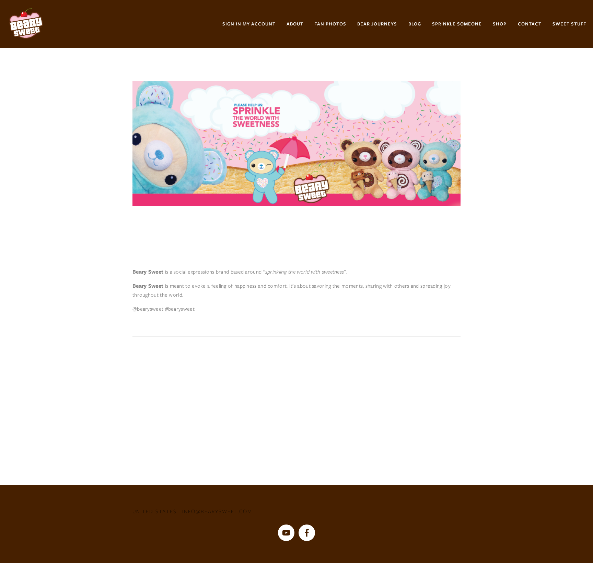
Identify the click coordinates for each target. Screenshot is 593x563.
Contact (530, 24)
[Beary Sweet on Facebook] (307, 533)
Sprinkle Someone (457, 24)
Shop (500, 24)
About (295, 24)
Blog (414, 24)
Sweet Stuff (569, 24)
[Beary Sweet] (286, 533)
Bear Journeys (377, 24)
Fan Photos (330, 24)
